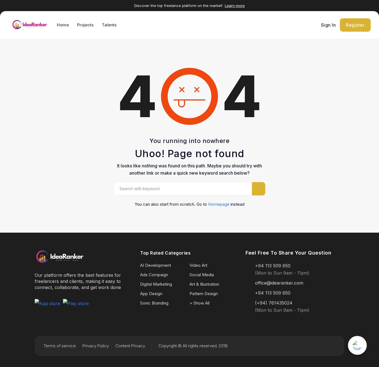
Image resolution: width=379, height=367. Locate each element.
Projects (85, 24)
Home (63, 24)
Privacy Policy (95, 345)
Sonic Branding (154, 303)
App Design (151, 293)
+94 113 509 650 (272, 265)
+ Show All (199, 303)
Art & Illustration (204, 284)
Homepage (218, 204)
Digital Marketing (156, 284)
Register (355, 25)
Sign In (328, 25)
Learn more (235, 5)
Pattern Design (204, 293)
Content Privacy (130, 345)
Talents (109, 24)
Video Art (198, 265)
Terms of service (60, 345)
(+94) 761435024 (273, 303)
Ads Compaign (154, 274)
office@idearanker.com (279, 283)
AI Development (155, 265)
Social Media (202, 274)
